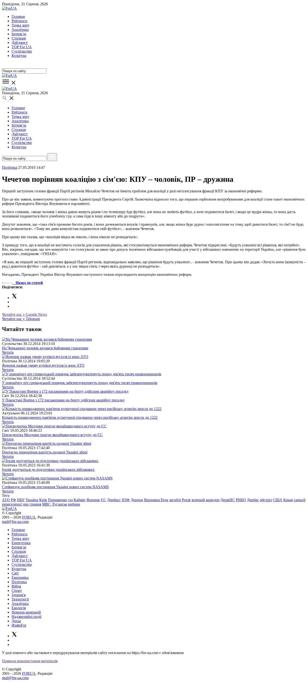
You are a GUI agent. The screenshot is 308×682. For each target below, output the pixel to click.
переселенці (12, 504)
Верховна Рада (156, 500)
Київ (43, 500)
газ (70, 500)
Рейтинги (19, 21)
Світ (15, 573)
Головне (18, 16)
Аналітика (20, 29)
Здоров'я (19, 595)
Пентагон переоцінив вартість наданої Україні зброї (44, 452)
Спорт (17, 590)
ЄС (103, 500)
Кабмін (79, 500)
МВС (46, 504)
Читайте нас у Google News (24, 314)
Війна (16, 586)
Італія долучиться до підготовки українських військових (48, 469)
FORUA (29, 517)
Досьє (16, 621)
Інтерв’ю (19, 34)
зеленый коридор (205, 500)
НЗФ (126, 500)
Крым (288, 500)
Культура (19, 56)
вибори (74, 504)
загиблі (175, 500)
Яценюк (93, 500)
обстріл (266, 500)
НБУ (21, 500)
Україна (32, 500)
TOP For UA (22, 47)
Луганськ (59, 504)
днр (26, 504)
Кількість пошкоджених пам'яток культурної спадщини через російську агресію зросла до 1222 (80, 417)
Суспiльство (22, 51)
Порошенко (57, 500)
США (277, 500)
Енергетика (21, 543)
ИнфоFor (19, 625)
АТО (6, 500)
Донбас (253, 500)
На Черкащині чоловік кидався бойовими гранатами (45, 348)
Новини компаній (26, 612)
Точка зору (20, 25)
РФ (13, 500)
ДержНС (227, 500)
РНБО (241, 500)
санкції (299, 500)
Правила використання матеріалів (30, 661)
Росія (186, 500)
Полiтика (9, 167)
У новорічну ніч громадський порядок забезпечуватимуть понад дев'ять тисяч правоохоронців (79, 383)
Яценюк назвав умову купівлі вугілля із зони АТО (43, 365)
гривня (35, 504)
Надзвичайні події (26, 616)
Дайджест (20, 43)
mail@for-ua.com (15, 522)
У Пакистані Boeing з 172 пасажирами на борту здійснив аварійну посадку (63, 400)
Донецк (137, 500)
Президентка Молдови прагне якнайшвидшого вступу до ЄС (52, 435)
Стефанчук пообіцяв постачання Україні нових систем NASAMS (55, 487)
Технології (20, 599)
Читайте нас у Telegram (21, 319)
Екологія (19, 608)
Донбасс (114, 500)
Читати (8, 352)
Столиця (19, 38)
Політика (19, 582)
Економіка (20, 577)
